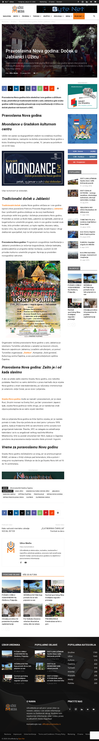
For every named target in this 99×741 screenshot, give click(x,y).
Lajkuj (92, 151)
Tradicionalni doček (11, 205)
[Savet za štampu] (82, 96)
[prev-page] (3, 629)
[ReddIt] (51, 88)
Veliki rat (78, 16)
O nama (51, 2)
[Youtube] (95, 2)
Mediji (68, 16)
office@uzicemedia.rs (51, 724)
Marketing (43, 2)
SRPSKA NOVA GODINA (55, 494)
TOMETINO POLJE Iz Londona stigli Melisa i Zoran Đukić (88, 222)
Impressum (17, 734)
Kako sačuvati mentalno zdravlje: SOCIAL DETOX (16, 529)
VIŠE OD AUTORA (30, 575)
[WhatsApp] (40, 88)
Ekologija (58, 16)
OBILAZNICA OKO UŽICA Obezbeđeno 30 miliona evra (88, 210)
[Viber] (34, 88)
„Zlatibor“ (27, 352)
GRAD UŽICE (19, 491)
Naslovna (7, 16)
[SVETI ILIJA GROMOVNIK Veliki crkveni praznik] (40, 666)
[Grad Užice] (82, 129)
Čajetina (48, 592)
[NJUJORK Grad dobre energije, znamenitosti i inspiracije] (73, 255)
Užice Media (13, 73)
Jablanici (58, 208)
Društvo (46, 16)
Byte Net (21, 739)
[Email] (22, 88)
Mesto (15, 16)
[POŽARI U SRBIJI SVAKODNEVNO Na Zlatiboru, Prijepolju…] (11, 586)
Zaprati (92, 157)
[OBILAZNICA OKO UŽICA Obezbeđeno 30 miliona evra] (73, 210)
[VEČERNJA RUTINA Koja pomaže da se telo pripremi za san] (32, 586)
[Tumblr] (28, 88)
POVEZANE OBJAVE (11, 575)
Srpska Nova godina (11, 399)
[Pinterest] (45, 88)
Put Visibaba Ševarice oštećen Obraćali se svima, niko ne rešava (31, 621)
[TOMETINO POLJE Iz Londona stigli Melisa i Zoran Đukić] (73, 222)
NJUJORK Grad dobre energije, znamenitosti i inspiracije (88, 255)
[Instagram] (82, 2)
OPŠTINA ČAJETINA (24, 494)
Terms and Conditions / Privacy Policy (52, 734)
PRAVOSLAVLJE (39, 494)
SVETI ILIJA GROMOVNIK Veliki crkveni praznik (53, 666)
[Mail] (91, 2)
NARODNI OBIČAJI (9, 494)
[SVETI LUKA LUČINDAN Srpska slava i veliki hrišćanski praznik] (73, 181)
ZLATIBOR (29, 497)
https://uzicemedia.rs (27, 547)
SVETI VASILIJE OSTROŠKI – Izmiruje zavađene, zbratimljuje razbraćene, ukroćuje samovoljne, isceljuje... (88, 195)
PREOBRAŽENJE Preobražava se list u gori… (53, 621)
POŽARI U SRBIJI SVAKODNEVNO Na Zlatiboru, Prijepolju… (10, 597)
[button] (94, 16)
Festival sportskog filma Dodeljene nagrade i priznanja (54, 597)
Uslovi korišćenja (30, 734)
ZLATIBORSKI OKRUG (43, 497)
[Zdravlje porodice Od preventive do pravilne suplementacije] (11, 610)
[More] (58, 88)
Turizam (36, 16)
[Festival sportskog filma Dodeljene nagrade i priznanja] (54, 586)
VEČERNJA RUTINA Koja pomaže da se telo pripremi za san (32, 597)
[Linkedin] (87, 2)
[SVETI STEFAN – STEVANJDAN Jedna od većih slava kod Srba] (40, 678)
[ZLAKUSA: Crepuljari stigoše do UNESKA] (73, 244)
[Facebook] (78, 2)
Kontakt (59, 2)
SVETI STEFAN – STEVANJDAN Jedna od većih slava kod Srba (55, 678)
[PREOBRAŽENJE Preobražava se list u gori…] (54, 610)
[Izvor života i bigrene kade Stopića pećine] (73, 234)
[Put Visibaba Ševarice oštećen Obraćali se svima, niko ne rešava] (32, 610)
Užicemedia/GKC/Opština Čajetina (21, 488)
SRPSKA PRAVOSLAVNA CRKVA (13, 497)
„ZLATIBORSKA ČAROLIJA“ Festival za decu (52, 529)
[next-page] (7, 629)
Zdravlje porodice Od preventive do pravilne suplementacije (10, 621)
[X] (10, 88)
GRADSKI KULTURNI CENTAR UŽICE (37, 491)
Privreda (25, 16)
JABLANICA (55, 491)
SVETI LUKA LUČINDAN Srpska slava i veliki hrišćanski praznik (88, 181)
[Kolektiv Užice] (33, 475)
